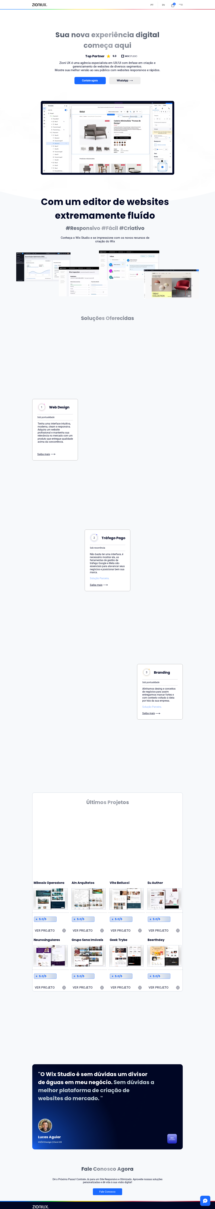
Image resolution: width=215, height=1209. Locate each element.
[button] (172, 5)
